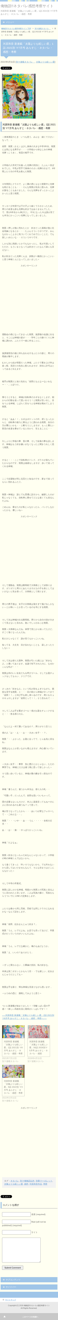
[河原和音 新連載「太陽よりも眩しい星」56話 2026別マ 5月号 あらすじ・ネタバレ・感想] (39, 1031)
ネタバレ (14, 1181)
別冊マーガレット (44, 1181)
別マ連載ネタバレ (25, 62)
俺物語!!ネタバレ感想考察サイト (27, 6)
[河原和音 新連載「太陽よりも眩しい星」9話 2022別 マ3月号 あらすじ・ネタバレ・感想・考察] (13, 1071)
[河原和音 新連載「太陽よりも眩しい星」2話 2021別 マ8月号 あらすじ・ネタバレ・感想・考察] (13, 1031)
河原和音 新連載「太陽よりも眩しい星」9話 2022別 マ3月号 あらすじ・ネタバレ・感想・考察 (13, 1087)
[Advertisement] (29, 296)
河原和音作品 (35, 1184)
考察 (45, 1184)
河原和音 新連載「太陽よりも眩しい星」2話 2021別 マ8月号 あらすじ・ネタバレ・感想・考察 (13, 1047)
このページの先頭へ (30, 1317)
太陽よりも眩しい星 (45, 62)
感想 (26, 1184)
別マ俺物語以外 (27, 1181)
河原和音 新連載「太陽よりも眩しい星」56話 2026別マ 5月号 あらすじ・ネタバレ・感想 (38, 1047)
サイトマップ (10, 1300)
